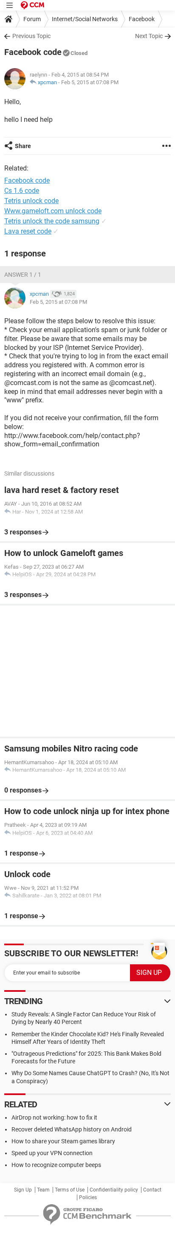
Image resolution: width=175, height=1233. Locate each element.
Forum (32, 19)
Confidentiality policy (114, 1190)
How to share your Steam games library (63, 1141)
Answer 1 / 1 (22, 274)
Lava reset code (27, 231)
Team (43, 1190)
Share (23, 146)
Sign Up (23, 1190)
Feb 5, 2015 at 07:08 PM (90, 82)
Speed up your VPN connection (52, 1153)
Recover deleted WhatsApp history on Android (71, 1129)
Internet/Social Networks (85, 19)
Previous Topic (31, 36)
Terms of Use (70, 1190)
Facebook (142, 19)
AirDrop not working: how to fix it (54, 1117)
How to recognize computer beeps (56, 1164)
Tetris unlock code (31, 201)
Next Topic (149, 36)
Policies (88, 1197)
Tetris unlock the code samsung (51, 221)
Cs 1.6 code (21, 191)
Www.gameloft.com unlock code (53, 211)
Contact (152, 1190)
